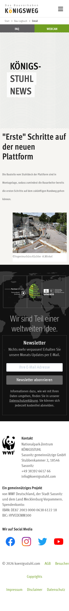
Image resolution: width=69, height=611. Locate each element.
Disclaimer (34, 590)
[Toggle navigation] (61, 8)
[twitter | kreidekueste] (42, 541)
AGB (48, 564)
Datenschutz (56, 590)
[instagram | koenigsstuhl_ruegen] (26, 541)
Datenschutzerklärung (23, 400)
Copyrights (34, 577)
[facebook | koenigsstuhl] (10, 541)
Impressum (14, 590)
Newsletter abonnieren (34, 380)
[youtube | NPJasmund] (58, 541)
